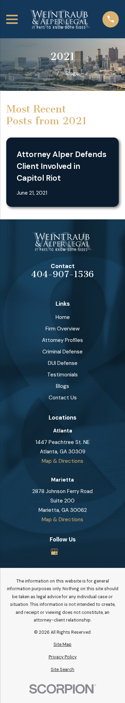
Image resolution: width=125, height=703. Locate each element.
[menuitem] (62, 645)
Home (63, 317)
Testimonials (62, 374)
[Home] (60, 19)
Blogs (62, 386)
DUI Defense (62, 363)
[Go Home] (49, 73)
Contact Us (63, 397)
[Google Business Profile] (54, 551)
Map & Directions (62, 461)
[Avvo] (70, 551)
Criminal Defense (62, 351)
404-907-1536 (62, 275)
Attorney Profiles (62, 340)
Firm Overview (62, 328)
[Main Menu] (12, 19)
